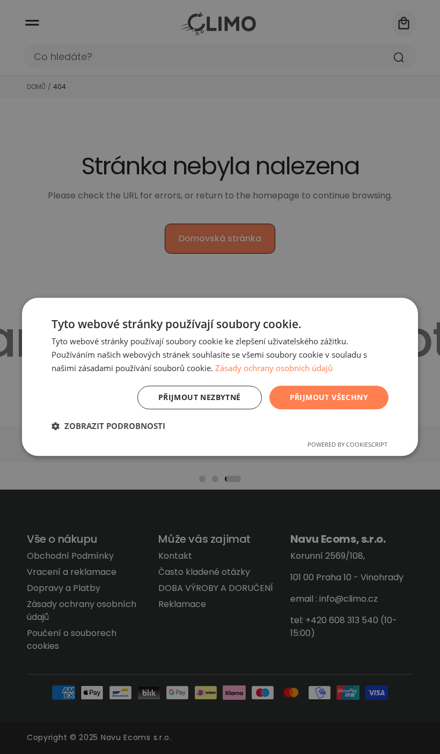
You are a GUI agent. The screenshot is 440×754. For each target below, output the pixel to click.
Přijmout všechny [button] (329, 397)
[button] (108, 426)
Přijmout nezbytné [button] (199, 397)
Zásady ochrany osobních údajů (274, 368)
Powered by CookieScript (347, 445)
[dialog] (220, 377)
